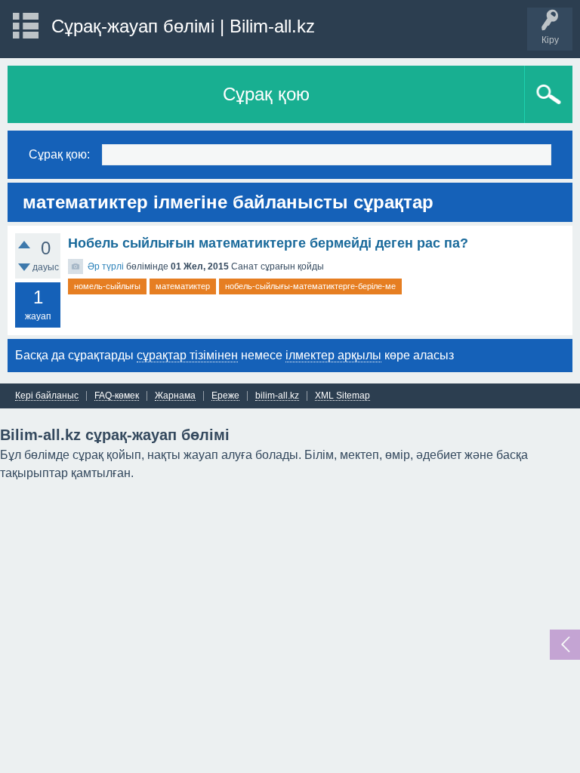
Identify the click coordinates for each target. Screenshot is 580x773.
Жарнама (175, 396)
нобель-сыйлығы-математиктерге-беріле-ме (310, 286)
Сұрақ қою (266, 94)
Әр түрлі (106, 266)
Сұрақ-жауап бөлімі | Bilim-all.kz (183, 26)
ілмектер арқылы (333, 355)
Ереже (225, 396)
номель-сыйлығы (107, 286)
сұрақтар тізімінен (187, 355)
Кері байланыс (47, 396)
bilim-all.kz (277, 396)
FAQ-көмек (116, 396)
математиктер (183, 286)
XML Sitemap (342, 396)
